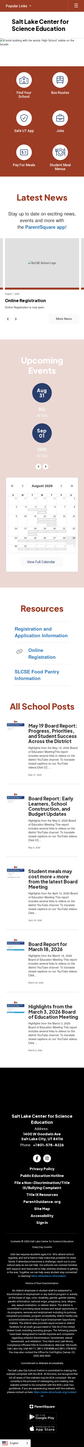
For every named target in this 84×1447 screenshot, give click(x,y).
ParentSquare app (45, 227)
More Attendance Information (48, 1276)
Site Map (42, 1208)
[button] (18, 6)
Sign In (42, 1222)
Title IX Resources (42, 1194)
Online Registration (42, 653)
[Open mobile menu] (76, 6)
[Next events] (45, 466)
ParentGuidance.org (42, 1201)
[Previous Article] (8, 319)
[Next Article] (16, 319)
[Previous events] (38, 466)
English (14, 1443)
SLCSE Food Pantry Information (37, 674)
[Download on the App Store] (42, 1428)
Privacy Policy (42, 1168)
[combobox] (15, 1443)
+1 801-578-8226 (48, 1145)
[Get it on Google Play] (42, 1416)
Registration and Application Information (41, 632)
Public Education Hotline (42, 1175)
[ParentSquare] (42, 1406)
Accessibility (42, 1215)
